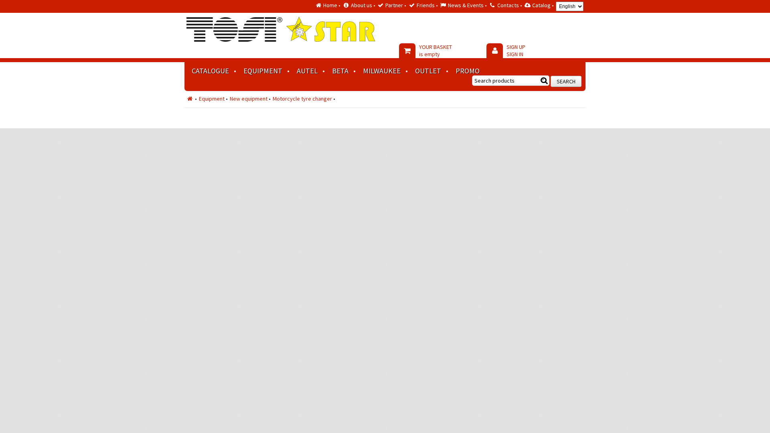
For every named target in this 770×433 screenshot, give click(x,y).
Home (330, 5)
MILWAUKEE (382, 70)
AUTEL (307, 70)
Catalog (541, 5)
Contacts (508, 5)
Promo (468, 70)
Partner (394, 5)
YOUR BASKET (435, 50)
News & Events (466, 5)
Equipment (262, 70)
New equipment (248, 98)
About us (361, 5)
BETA (340, 70)
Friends (426, 5)
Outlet (428, 70)
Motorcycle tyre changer (302, 98)
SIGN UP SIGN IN (516, 50)
